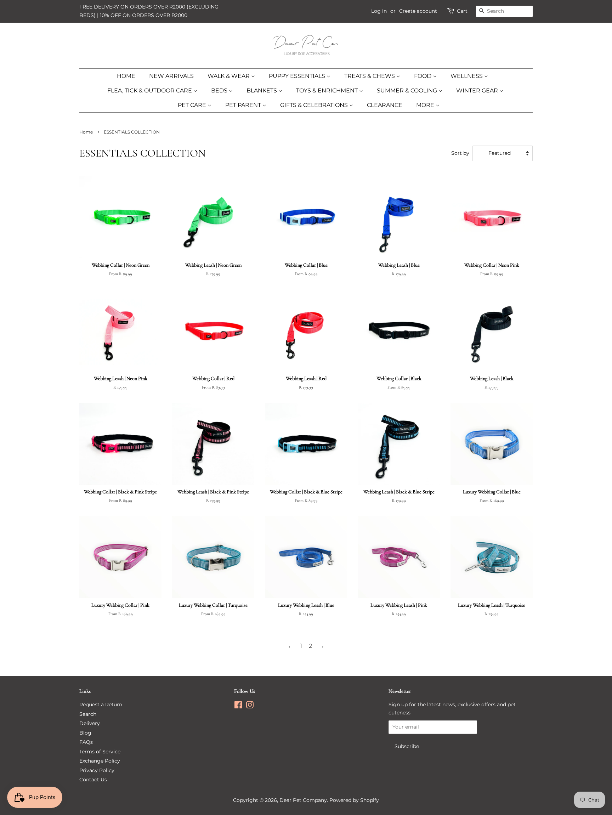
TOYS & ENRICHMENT (327, 90)
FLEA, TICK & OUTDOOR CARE (150, 90)
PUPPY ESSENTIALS (298, 76)
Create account (418, 11)
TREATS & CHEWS (370, 76)
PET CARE (193, 105)
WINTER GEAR (477, 90)
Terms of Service (99, 751)
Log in (379, 11)
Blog (85, 733)
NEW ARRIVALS (171, 76)
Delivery (89, 723)
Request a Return (100, 704)
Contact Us (93, 779)
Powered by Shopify (354, 800)
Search (87, 714)
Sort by (460, 153)
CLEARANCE (384, 105)
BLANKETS (262, 90)
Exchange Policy (99, 761)
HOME (126, 76)
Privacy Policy (96, 770)
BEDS (220, 90)
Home (86, 132)
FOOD (423, 76)
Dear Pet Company (303, 800)
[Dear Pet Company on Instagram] (250, 706)
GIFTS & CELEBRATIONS (314, 105)
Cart (462, 11)
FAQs (86, 742)
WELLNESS (467, 76)
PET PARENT (243, 105)
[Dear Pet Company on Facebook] (238, 706)
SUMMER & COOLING (407, 90)
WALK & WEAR (229, 76)
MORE (426, 105)
